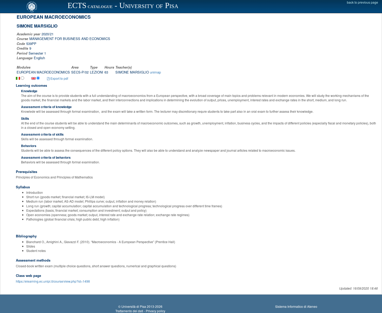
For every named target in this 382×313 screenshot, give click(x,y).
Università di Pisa (133, 306)
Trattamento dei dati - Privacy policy (140, 311)
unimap (155, 72)
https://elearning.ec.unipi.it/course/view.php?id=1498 (53, 281)
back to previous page (362, 2)
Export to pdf (59, 78)
